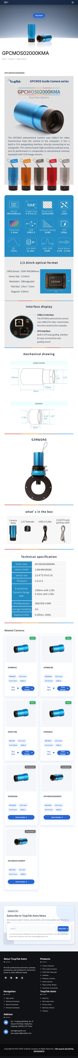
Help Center (9, 998)
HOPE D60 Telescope (49, 972)
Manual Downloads (11, 1004)
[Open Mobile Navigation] (72, 2)
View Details (27, 688)
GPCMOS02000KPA (52, 796)
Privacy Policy (47, 1004)
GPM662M (48, 667)
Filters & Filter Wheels (49, 985)
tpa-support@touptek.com (21, 1033)
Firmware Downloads (12, 1008)
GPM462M (12, 796)
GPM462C (48, 732)
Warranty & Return (48, 1008)
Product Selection (48, 966)
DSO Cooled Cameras (49, 969)
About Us (45, 998)
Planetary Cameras (48, 978)
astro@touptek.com (18, 1031)
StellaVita (45, 975)
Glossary (45, 1011)
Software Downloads (12, 1001)
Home (4, 59)
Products (11, 59)
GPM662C (12, 667)
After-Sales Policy (48, 1001)
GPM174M (12, 732)
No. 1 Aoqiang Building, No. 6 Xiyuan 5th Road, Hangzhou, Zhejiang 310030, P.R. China (22, 1023)
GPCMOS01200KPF (16, 861)
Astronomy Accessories (50, 988)
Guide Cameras (21, 59)
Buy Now (13, 688)
